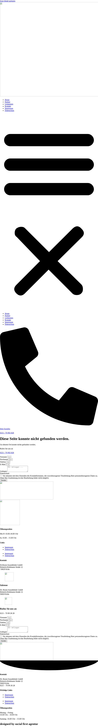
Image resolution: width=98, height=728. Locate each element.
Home (7, 100)
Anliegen (3, 471)
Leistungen (9, 104)
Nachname (4, 459)
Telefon (3, 462)
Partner (7, 102)
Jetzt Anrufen (5, 429)
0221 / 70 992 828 (7, 433)
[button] (49, 212)
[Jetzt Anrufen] (49, 425)
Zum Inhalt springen (7, 1)
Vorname (3, 457)
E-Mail (3, 464)
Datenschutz (9, 111)
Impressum (9, 108)
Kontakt (8, 106)
